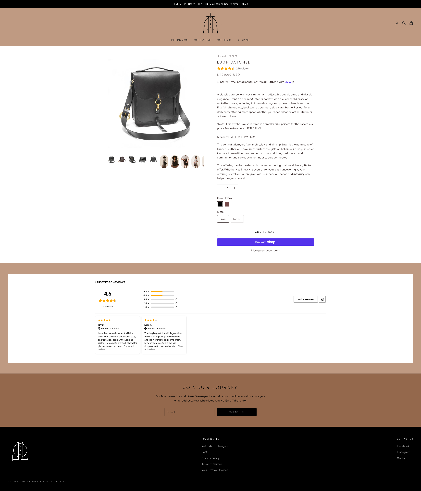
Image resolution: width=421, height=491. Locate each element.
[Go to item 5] (153, 159)
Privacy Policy (210, 458)
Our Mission (179, 40)
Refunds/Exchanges (215, 446)
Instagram (403, 452)
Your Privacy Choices (215, 470)
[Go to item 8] (185, 161)
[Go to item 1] (111, 159)
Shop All (244, 40)
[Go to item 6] (164, 161)
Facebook (403, 446)
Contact (402, 458)
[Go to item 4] (143, 159)
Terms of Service (212, 464)
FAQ (204, 452)
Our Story (224, 40)
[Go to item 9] (195, 161)
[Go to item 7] (174, 161)
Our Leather (202, 40)
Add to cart (265, 231)
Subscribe (237, 412)
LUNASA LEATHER (227, 56)
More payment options (265, 250)
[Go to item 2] (122, 159)
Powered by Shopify (52, 481)
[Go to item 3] (132, 159)
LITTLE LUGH (254, 128)
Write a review (306, 299)
